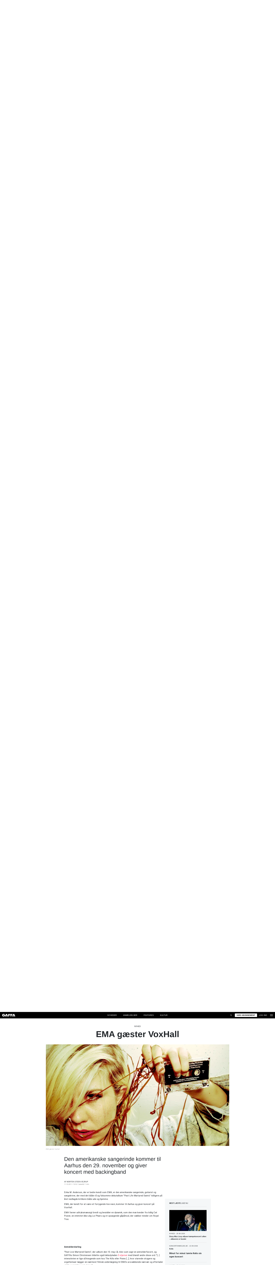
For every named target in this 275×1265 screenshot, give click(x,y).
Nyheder (112, 1015)
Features (149, 1015)
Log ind (263, 1015)
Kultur (164, 1015)
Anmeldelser (130, 1015)
